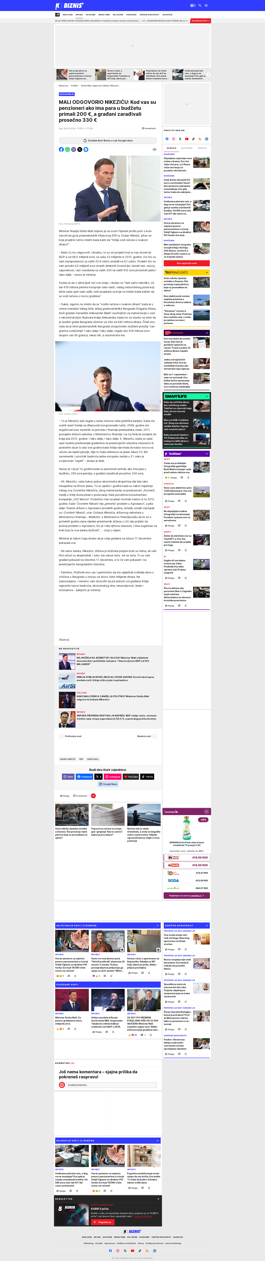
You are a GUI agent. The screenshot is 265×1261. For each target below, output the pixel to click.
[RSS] (200, 139)
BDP (81, 759)
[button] (149, 128)
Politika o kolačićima (126, 1243)
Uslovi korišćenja (173, 1243)
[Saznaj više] (158, 1198)
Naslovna (63, 85)
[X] (180, 139)
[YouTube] (187, 139)
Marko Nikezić (68, 759)
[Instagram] (173, 139)
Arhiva (141, 1243)
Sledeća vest (144, 736)
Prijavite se (104, 1222)
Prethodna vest (73, 736)
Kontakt (99, 1243)
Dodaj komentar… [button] (78, 1084)
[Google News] (206, 139)
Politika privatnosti (154, 1243)
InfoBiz (74, 85)
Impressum (110, 1243)
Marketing (89, 1243)
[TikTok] (193, 139)
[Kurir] (69, 5)
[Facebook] (167, 139)
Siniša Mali (93, 759)
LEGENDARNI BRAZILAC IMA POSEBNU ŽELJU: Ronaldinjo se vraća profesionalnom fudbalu (137, 21)
